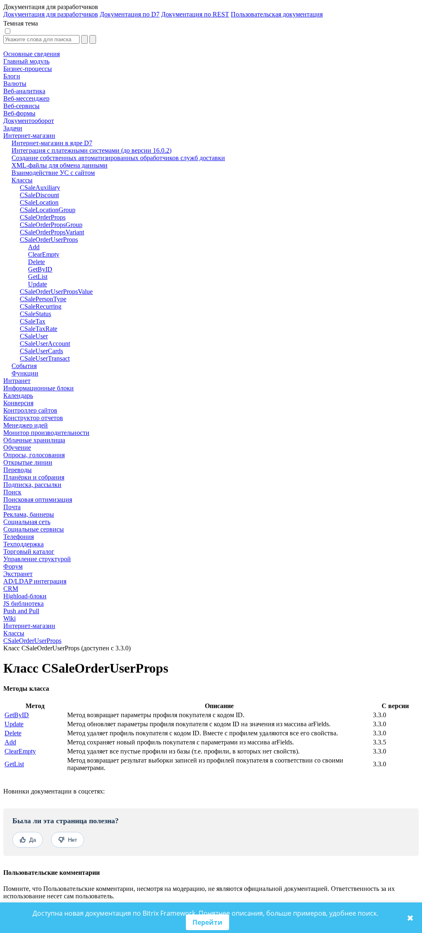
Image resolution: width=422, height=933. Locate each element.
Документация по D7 (129, 14)
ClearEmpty (20, 751)
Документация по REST (195, 14)
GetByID (17, 714)
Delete (13, 733)
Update (14, 724)
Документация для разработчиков (50, 14)
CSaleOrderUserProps (32, 640)
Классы (13, 633)
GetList (14, 764)
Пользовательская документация (277, 14)
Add (10, 742)
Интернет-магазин (29, 625)
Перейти (207, 922)
